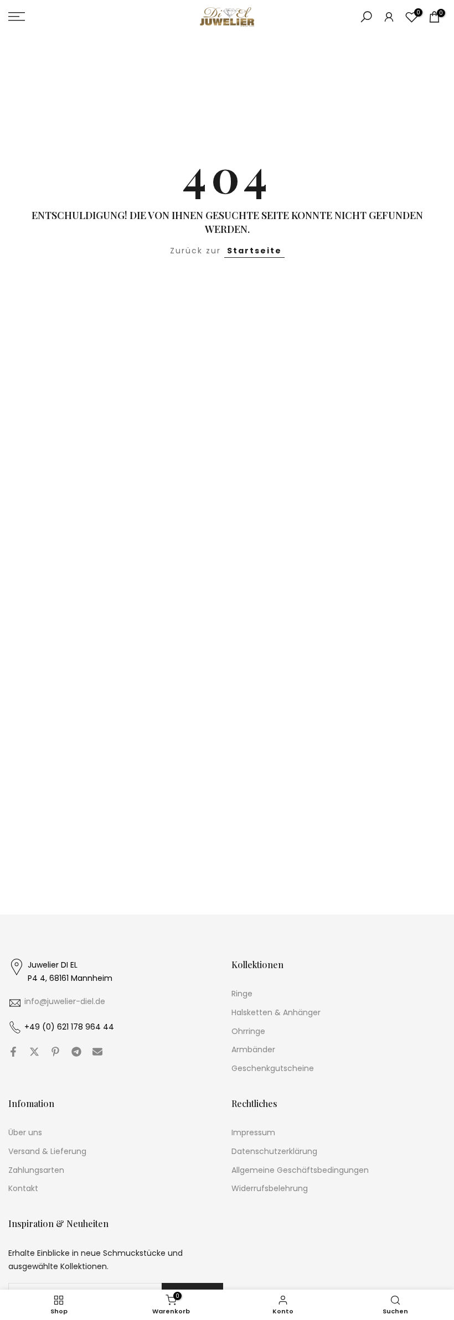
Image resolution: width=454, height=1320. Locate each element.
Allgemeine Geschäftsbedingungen (300, 1170)
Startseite (254, 250)
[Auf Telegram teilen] (76, 1051)
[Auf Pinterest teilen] (55, 1051)
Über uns (25, 1132)
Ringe (241, 994)
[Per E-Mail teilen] (97, 1051)
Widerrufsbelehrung (269, 1188)
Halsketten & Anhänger (276, 1012)
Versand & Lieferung (47, 1151)
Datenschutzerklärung (274, 1151)
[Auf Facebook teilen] (13, 1051)
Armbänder (253, 1049)
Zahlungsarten (36, 1170)
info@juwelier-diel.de (64, 1001)
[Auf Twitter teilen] (34, 1051)
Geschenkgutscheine (272, 1068)
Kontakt (23, 1188)
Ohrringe (248, 1031)
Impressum (253, 1132)
